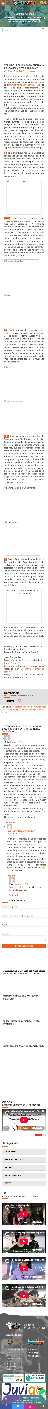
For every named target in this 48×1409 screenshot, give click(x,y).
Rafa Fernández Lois (27, 71)
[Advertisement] (24, 1075)
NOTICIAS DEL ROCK (14, 1160)
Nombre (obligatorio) (10, 907)
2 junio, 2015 (16, 742)
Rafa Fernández (14, 830)
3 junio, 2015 (29, 830)
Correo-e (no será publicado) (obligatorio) (17, 916)
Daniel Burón (10, 663)
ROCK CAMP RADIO (13, 1175)
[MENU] (2, 2)
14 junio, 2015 (22, 884)
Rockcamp (30, 709)
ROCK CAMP (10, 1152)
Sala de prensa (13, 1364)
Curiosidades (18, 706)
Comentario (6, 934)
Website (5, 925)
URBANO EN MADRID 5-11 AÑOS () (24, 21)
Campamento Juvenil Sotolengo (24, 85)
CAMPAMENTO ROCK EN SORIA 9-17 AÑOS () (24, 18)
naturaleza (36, 706)
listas (28, 706)
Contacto (11, 1355)
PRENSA (8, 1167)
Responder (9, 822)
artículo (23, 677)
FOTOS (8, 1183)
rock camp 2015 (16, 709)
